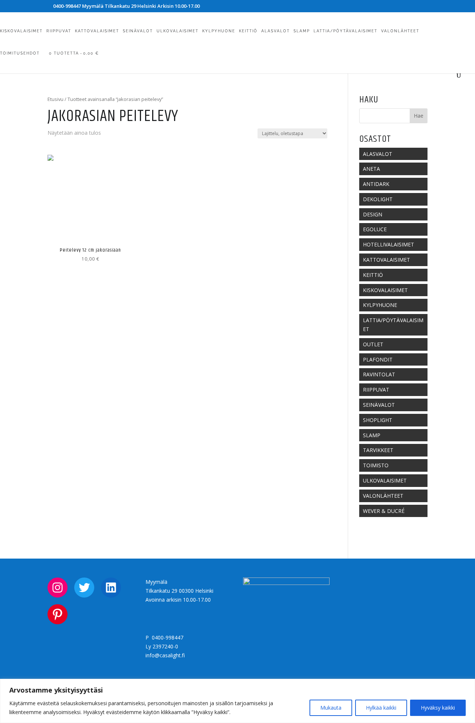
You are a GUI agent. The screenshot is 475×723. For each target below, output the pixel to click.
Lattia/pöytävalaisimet (345, 31)
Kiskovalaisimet (21, 31)
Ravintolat (379, 374)
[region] (237, 701)
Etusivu (55, 99)
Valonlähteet (400, 31)
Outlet (373, 344)
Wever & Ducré (383, 510)
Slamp (302, 31)
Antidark (376, 183)
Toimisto (376, 465)
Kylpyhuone (218, 31)
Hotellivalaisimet (388, 244)
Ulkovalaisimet (178, 31)
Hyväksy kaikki (438, 707)
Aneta (371, 168)
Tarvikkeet (378, 450)
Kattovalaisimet (97, 31)
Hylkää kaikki (381, 707)
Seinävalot (138, 31)
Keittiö (248, 31)
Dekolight (378, 199)
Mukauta (330, 707)
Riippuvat (58, 31)
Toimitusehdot (20, 53)
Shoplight (377, 419)
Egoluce (375, 229)
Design (372, 214)
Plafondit (378, 359)
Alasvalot (275, 31)
